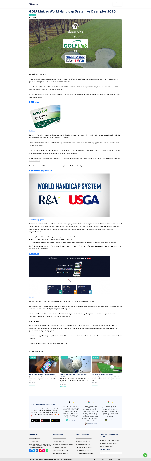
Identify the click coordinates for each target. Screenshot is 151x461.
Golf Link (32, 131)
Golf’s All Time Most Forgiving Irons (61, 453)
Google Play (50, 343)
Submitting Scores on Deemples (84, 453)
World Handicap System (77, 94)
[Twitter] (33, 450)
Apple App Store (62, 343)
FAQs (95, 459)
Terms (102, 459)
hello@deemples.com (34, 438)
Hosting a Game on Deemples (83, 450)
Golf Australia (74, 135)
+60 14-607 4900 (33, 441)
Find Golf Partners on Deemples (84, 447)
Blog (119, 459)
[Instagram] (43, 450)
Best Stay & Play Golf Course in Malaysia (110, 440)
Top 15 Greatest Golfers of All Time (61, 450)
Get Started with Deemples (83, 441)
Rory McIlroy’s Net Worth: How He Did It (63, 444)
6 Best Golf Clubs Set (58, 441)
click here (32, 338)
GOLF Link (65, 94)
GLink (31, 135)
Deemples (95, 94)
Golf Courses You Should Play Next (108, 443)
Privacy (110, 459)
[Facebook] (30, 450)
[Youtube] (40, 450)
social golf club (85, 158)
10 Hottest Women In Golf (59, 447)
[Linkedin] (37, 450)
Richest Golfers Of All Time (59, 438)
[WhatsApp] (47, 450)
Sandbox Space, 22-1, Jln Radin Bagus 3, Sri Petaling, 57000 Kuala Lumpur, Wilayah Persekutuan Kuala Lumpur (40, 445)
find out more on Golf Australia (39, 249)
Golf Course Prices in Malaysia (84, 438)
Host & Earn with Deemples (106, 446)
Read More (32, 385)
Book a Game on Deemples (83, 444)
